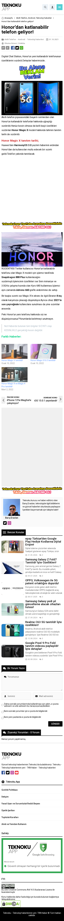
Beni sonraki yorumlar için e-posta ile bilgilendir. (26, 711)
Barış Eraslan (11, 518)
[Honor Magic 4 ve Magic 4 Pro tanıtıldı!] (14, 374)
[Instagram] (12, 772)
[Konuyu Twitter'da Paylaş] (17, 48)
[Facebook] (3, 772)
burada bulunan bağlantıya (46, 897)
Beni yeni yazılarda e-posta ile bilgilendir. (22, 717)
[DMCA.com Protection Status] (11, 906)
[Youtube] (16, 772)
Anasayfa (8, 18)
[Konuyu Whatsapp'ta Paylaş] (21, 48)
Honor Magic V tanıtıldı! (12, 360)
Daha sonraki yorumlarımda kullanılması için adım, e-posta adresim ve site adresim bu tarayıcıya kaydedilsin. (31, 705)
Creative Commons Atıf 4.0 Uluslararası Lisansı (30, 890)
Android (31, 18)
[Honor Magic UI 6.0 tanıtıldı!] (44, 351)
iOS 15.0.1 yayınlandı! (45, 400)
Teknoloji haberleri (44, 18)
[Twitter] (8, 772)
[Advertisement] (32, 190)
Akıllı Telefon (21, 18)
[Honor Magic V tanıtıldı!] (14, 351)
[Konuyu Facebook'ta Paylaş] (13, 48)
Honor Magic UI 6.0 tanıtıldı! (43, 360)
